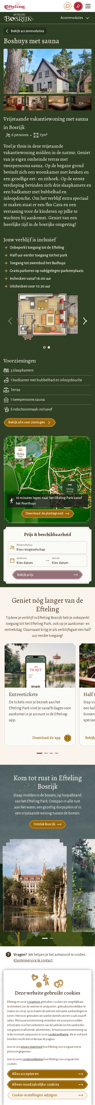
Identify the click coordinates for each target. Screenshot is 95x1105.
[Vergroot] (47, 317)
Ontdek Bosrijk (44, 824)
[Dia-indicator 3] (51, 753)
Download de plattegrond (44, 513)
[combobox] (47, 547)
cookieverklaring (58, 1034)
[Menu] (88, 6)
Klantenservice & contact (33, 960)
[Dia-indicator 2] (49, 347)
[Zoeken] (67, 6)
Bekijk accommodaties (27, 31)
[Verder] (84, 321)
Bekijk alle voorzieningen (26, 422)
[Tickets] (78, 6)
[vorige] (10, 321)
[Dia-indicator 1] (44, 347)
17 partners (33, 1001)
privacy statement (31, 1046)
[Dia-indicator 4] (56, 753)
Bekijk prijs (25, 575)
